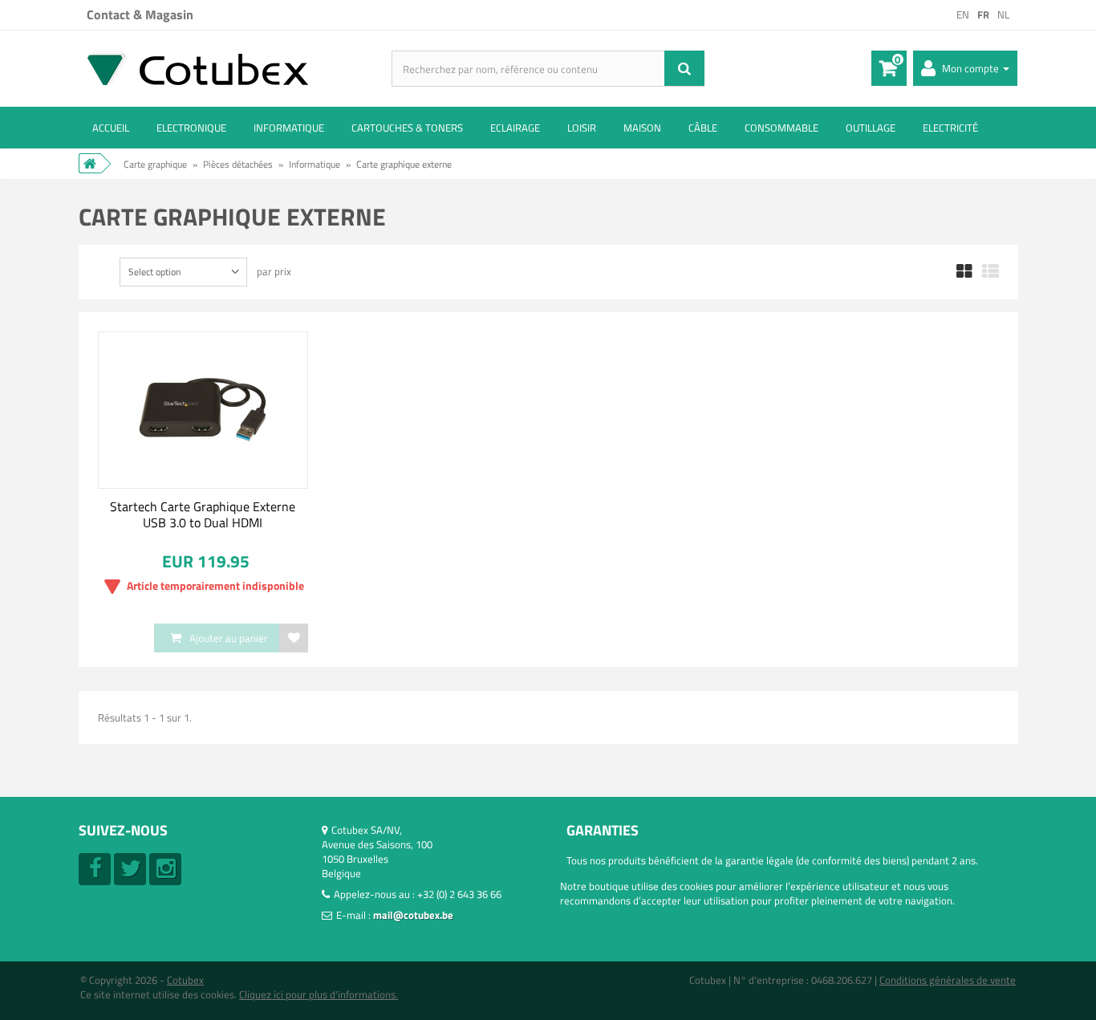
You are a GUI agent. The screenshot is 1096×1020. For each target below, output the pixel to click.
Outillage (870, 128)
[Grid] (964, 272)
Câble (702, 128)
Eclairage (515, 128)
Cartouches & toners (407, 128)
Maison (642, 128)
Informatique (289, 128)
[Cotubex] (235, 68)
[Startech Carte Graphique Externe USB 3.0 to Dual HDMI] (203, 410)
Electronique (191, 128)
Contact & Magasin (140, 14)
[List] (990, 272)
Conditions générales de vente (947, 980)
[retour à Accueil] (90, 163)
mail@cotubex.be (413, 915)
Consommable (781, 128)
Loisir (581, 128)
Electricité (950, 128)
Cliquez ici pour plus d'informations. (318, 994)
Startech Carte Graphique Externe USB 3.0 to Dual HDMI (202, 514)
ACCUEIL (110, 128)
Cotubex (185, 980)
